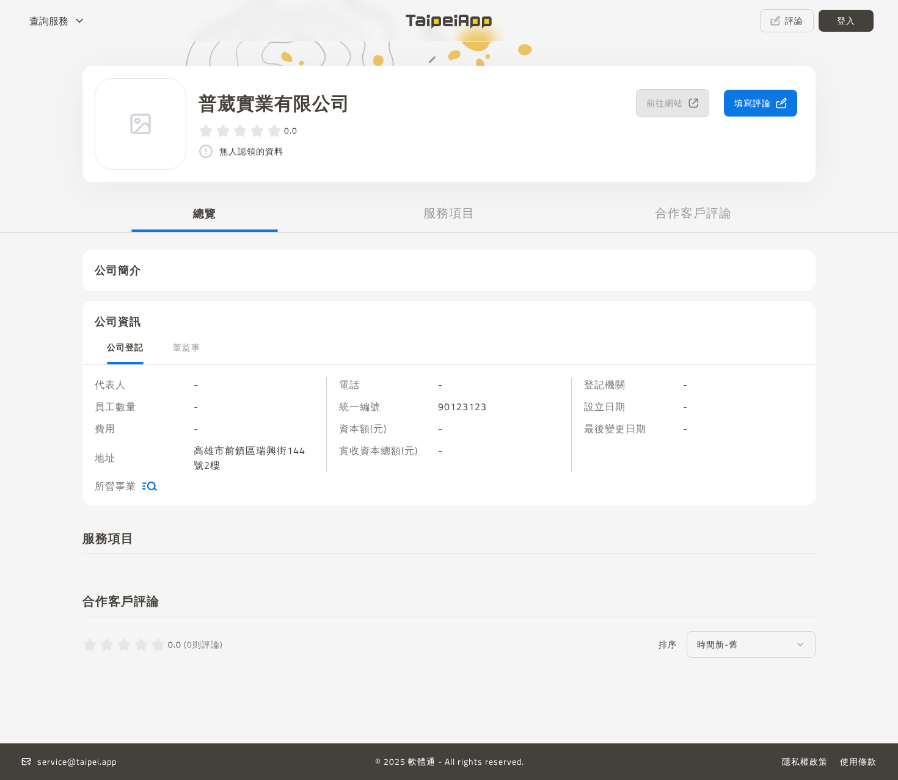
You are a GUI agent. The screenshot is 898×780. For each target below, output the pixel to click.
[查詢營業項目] (149, 485)
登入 (846, 20)
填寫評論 (752, 102)
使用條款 (858, 762)
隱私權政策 (805, 762)
